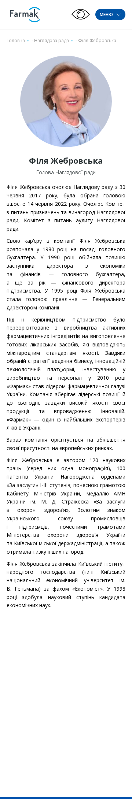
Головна (16, 40)
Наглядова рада (51, 40)
